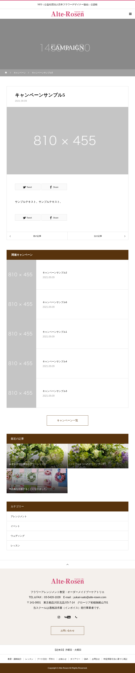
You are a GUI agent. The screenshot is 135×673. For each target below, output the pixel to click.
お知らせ (63, 659)
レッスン (15, 545)
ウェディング (18, 535)
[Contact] (76, 617)
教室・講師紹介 (15, 659)
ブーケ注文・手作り (46, 659)
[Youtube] (67, 617)
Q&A (86, 659)
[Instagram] (59, 617)
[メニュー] (130, 14)
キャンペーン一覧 (67, 420)
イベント (15, 526)
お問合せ (96, 659)
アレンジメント (19, 516)
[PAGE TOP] (67, 564)
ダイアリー (75, 659)
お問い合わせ (67, 630)
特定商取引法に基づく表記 (115, 659)
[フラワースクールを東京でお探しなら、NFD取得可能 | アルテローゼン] (67, 581)
